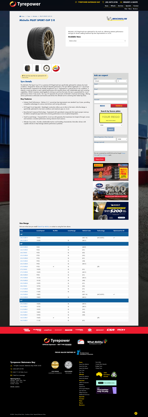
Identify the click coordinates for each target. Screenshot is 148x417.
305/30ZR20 (24, 283)
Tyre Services (82, 390)
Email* (96, 94)
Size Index (98, 362)
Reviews (135, 9)
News (130, 9)
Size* (95, 79)
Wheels (113, 6)
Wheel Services (83, 392)
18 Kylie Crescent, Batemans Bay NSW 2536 (27, 366)
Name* (96, 84)
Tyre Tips (81, 372)
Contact (135, 6)
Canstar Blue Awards (101, 364)
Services (120, 6)
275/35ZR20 (24, 272)
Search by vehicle (43, 226)
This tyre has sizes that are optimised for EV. (34, 76)
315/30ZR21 (24, 309)
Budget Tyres (99, 366)
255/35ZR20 (24, 255)
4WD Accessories (84, 382)
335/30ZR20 (24, 294)
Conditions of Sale (29, 414)
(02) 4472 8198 (111, 2)
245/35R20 (23, 252)
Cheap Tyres (99, 368)
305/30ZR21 (24, 306)
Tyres (106, 6)
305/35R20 (23, 286)
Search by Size (83, 366)
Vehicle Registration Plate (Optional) (103, 137)
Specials (128, 6)
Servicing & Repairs (84, 388)
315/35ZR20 (24, 291)
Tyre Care (81, 370)
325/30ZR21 (24, 312)
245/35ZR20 (24, 247)
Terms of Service (104, 155)
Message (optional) (99, 142)
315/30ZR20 (24, 289)
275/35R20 (23, 269)
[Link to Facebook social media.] (136, 413)
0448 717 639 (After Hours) (20, 372)
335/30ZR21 (24, 315)
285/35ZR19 (24, 238)
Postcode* (97, 99)
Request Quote (100, 159)
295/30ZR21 (24, 304)
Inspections (82, 386)
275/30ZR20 (24, 266)
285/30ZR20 (24, 275)
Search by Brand (83, 368)
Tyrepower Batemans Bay (89, 2)
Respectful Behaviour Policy (40, 414)
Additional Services (84, 394)
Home (22, 16)
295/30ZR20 (24, 278)
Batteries (81, 384)
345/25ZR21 (24, 318)
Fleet (126, 9)
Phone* (96, 89)
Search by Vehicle (84, 364)
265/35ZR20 (24, 261)
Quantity (119, 79)
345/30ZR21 (24, 320)
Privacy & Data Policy (19, 414)
